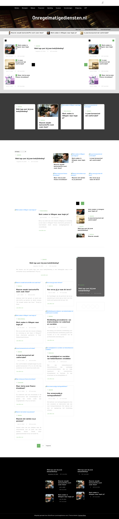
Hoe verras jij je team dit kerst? (95, 178)
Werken (17, 8)
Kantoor (43, 120)
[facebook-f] (84, 306)
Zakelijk (38, 45)
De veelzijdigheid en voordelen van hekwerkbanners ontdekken (59, 358)
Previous (33, 64)
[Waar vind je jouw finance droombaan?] (106, 32)
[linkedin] (97, 3)
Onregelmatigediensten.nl (59, 18)
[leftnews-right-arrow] (6, 40)
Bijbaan (33, 8)
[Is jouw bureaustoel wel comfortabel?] (74, 32)
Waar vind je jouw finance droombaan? (23, 76)
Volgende (48, 445)
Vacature (58, 8)
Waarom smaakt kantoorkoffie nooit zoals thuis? (20, 33)
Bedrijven (51, 352)
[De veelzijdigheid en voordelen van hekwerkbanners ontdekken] (60, 348)
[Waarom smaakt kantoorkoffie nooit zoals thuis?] (48, 110)
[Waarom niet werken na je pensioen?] (79, 174)
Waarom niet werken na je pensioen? (78, 178)
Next (85, 64)
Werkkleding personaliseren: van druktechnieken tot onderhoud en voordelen (59, 322)
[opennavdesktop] (102, 3)
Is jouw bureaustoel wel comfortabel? (89, 33)
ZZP (85, 8)
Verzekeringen (68, 8)
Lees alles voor (42, 228)
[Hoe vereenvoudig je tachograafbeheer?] (60, 386)
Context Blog (82, 515)
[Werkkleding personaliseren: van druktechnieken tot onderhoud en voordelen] (60, 312)
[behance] (99, 3)
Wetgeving (78, 8)
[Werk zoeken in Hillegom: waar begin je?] (41, 32)
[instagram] (95, 3)
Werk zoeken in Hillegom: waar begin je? (57, 33)
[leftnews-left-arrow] (29, 40)
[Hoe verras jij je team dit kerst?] (96, 174)
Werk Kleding (67, 111)
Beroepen (25, 8)
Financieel (41, 8)
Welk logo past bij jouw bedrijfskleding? (49, 48)
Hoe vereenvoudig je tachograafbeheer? (54, 394)
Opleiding (50, 8)
